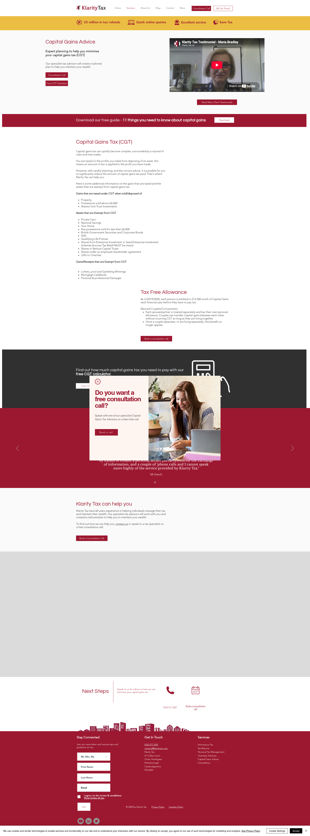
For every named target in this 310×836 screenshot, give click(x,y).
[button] (98, 382)
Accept (296, 830)
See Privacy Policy (251, 830)
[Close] (306, 830)
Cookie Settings (277, 830)
